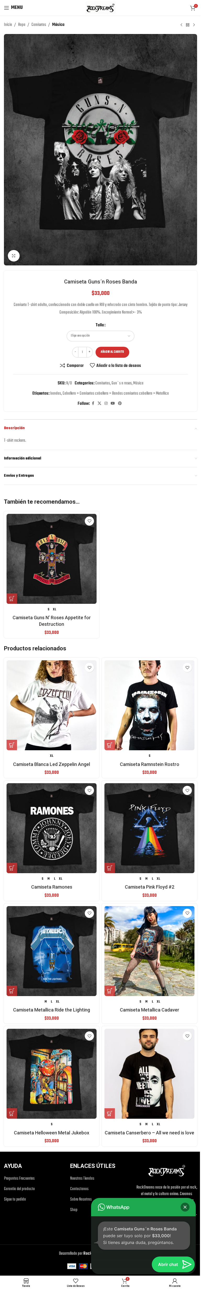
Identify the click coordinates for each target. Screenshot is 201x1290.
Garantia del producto (19, 1189)
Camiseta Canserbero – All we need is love (149, 1132)
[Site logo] (100, 7)
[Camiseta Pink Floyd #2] (149, 828)
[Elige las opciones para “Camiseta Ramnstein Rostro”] (109, 745)
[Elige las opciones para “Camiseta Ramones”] (12, 868)
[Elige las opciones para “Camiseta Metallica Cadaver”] (109, 991)
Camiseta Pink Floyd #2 (149, 887)
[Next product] (194, 25)
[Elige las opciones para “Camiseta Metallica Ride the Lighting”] (12, 991)
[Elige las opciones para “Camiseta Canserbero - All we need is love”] (109, 1113)
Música (58, 24)
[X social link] (99, 403)
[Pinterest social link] (119, 403)
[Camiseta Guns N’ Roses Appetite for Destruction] (52, 559)
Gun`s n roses (121, 383)
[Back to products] (188, 25)
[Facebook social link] (93, 403)
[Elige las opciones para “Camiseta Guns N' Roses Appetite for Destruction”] (12, 598)
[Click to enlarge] (14, 256)
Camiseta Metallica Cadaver (149, 1010)
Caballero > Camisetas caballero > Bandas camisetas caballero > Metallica (116, 393)
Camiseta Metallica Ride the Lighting (51, 1010)
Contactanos (79, 1189)
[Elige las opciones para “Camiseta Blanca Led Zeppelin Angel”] (12, 745)
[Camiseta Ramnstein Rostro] (149, 705)
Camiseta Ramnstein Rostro (149, 764)
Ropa (21, 24)
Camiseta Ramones (51, 887)
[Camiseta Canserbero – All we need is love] (149, 1074)
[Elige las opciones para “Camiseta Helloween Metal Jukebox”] (12, 1113)
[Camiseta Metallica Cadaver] (149, 951)
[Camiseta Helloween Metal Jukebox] (52, 1074)
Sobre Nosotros (81, 1199)
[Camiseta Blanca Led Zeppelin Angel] (52, 705)
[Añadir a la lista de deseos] (89, 521)
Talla (100, 325)
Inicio (8, 24)
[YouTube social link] (112, 403)
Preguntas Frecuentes (19, 1178)
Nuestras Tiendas (82, 1178)
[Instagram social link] (106, 403)
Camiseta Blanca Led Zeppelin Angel (51, 764)
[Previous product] (181, 25)
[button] (185, 1207)
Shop (73, 1210)
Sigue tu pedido (15, 1199)
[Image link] (166, 1170)
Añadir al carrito (112, 352)
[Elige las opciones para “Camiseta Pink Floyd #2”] (109, 868)
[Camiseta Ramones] (52, 828)
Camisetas (38, 24)
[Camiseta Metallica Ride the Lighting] (52, 951)
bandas (55, 393)
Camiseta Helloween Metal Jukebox (51, 1132)
